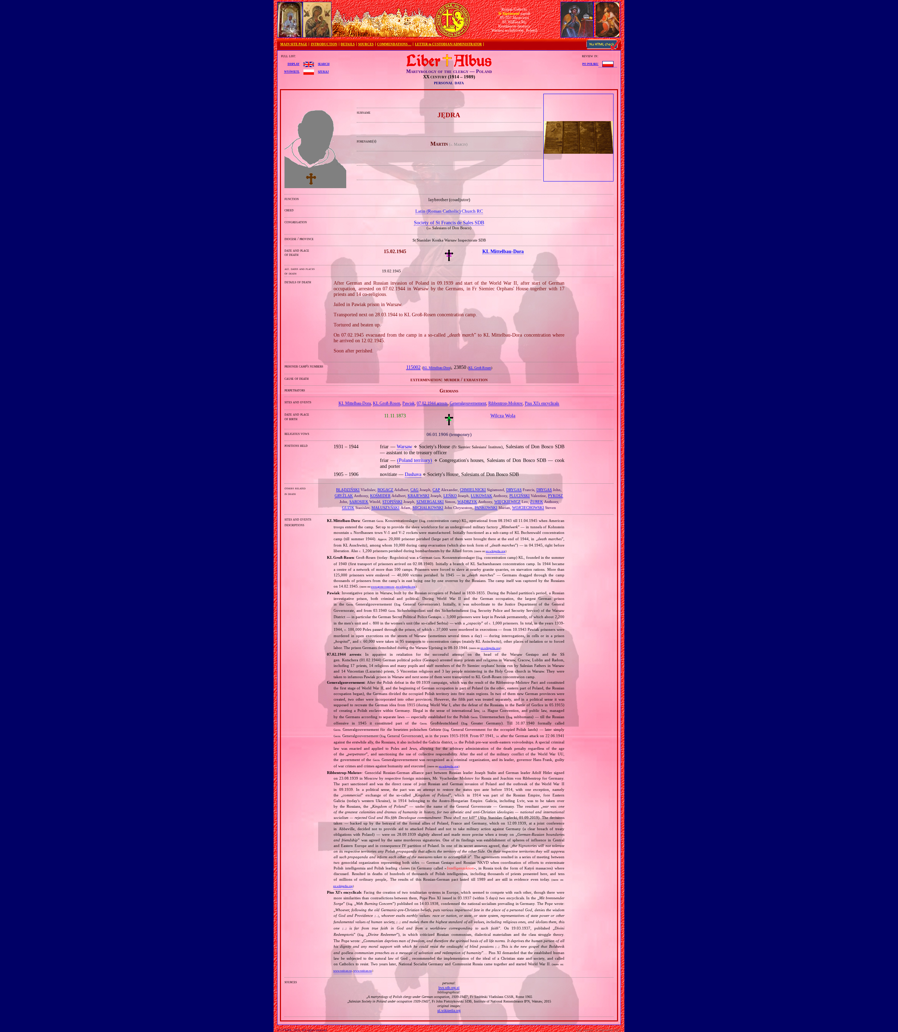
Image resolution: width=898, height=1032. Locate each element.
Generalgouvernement (468, 403)
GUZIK (348, 507)
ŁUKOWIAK (481, 496)
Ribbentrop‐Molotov (505, 403)
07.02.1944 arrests (432, 403)
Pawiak (408, 403)
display (294, 63)
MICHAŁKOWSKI (428, 507)
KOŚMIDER (380, 496)
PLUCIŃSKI (519, 496)
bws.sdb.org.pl (449, 988)
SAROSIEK (358, 502)
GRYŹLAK (344, 496)
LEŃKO (450, 496)
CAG (414, 490)
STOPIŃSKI (392, 502)
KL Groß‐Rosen (480, 368)
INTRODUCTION (324, 44)
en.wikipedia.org (495, 551)
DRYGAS (514, 490)
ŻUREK (536, 502)
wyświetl (292, 71)
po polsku (590, 63)
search (323, 63)
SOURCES (366, 44)
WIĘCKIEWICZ (507, 502)
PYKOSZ (555, 496)
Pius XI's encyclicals (542, 403)
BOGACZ (385, 490)
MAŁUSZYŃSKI (385, 507)
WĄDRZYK (467, 502)
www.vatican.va (342, 970)
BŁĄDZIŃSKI (348, 490)
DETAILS (348, 44)
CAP (436, 490)
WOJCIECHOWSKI (528, 507)
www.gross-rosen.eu (382, 586)
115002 (413, 367)
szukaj (323, 71)
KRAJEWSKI (418, 496)
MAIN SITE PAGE (293, 44)
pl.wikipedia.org (449, 1010)
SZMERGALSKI (430, 502)
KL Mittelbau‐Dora (436, 368)
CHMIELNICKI (473, 490)
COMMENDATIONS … (394, 44)
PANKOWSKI (486, 507)
